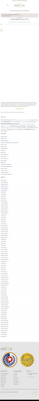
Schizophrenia (31, 126)
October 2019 (3, 328)
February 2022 (3, 273)
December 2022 (4, 253)
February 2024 (3, 225)
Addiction (3, 136)
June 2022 (3, 265)
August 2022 (3, 261)
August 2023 (3, 237)
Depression (7, 121)
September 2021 (4, 283)
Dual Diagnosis (3, 148)
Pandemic (2, 126)
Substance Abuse (34, 127)
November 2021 (4, 279)
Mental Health (19, 17)
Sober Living (3, 168)
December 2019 (4, 324)
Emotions (18, 121)
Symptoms (13, 129)
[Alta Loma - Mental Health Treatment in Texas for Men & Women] (19, 5)
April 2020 (3, 316)
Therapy (20, 129)
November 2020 (4, 302)
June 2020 (3, 312)
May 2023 (2, 243)
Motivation (3, 156)
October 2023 (3, 233)
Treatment (28, 129)
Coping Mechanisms (34, 119)
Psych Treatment (4, 158)
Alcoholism (3, 138)
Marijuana (26, 121)
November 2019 (4, 326)
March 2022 (3, 271)
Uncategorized (3, 172)
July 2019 (3, 332)
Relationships (22, 126)
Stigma (26, 127)
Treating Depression (21, 112)
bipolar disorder (4, 119)
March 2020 (3, 318)
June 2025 (3, 194)
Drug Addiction (13, 121)
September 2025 (4, 188)
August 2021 (3, 285)
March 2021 (3, 295)
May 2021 (2, 291)
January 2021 (3, 298)
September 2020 (4, 306)
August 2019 (3, 330)
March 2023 (3, 247)
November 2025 (4, 184)
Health (24, 121)
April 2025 (3, 198)
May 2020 (3, 314)
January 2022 (3, 275)
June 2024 (3, 217)
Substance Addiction (4, 129)
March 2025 (3, 200)
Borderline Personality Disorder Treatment (9, 142)
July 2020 (3, 310)
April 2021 (3, 293)
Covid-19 (2, 121)
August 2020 (3, 308)
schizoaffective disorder (5, 164)
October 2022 (3, 257)
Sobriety (18, 127)
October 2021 (3, 281)
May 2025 (2, 196)
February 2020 (3, 320)
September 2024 (4, 211)
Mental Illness (15, 124)
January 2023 (3, 251)
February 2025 (3, 202)
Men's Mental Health (14, 112)
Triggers (5, 131)
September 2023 (4, 235)
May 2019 (2, 336)
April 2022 (3, 269)
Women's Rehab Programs (6, 174)
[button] (7, 5)
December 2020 (4, 300)
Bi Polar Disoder (4, 140)
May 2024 (3, 219)
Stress (29, 127)
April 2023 (3, 245)
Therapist (16, 129)
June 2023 (3, 241)
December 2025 (4, 182)
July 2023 (3, 239)
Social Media (23, 127)
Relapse (17, 126)
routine (27, 126)
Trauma (23, 129)
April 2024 (3, 221)
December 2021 (4, 277)
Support (9, 129)
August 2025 (3, 190)
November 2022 (4, 255)
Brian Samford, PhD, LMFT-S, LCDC (14, 14)
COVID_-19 (3, 144)
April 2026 (3, 180)
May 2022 (3, 267)
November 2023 (4, 231)
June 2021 (3, 289)
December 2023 (4, 229)
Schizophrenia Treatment (5, 127)
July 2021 (3, 287)
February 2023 (3, 249)
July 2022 (3, 263)
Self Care (13, 127)
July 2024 (3, 215)
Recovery (13, 126)
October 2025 (3, 186)
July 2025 (3, 192)
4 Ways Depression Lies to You (19, 19)
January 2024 (3, 227)
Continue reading (19, 108)
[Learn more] (30, 394)
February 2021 (3, 297)
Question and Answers (7, 126)
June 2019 (3, 334)
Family (2, 150)
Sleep (16, 127)
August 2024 (3, 213)
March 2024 (3, 223)
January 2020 (3, 322)
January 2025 (3, 204)
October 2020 (3, 304)
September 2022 (4, 259)
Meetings (2, 152)
